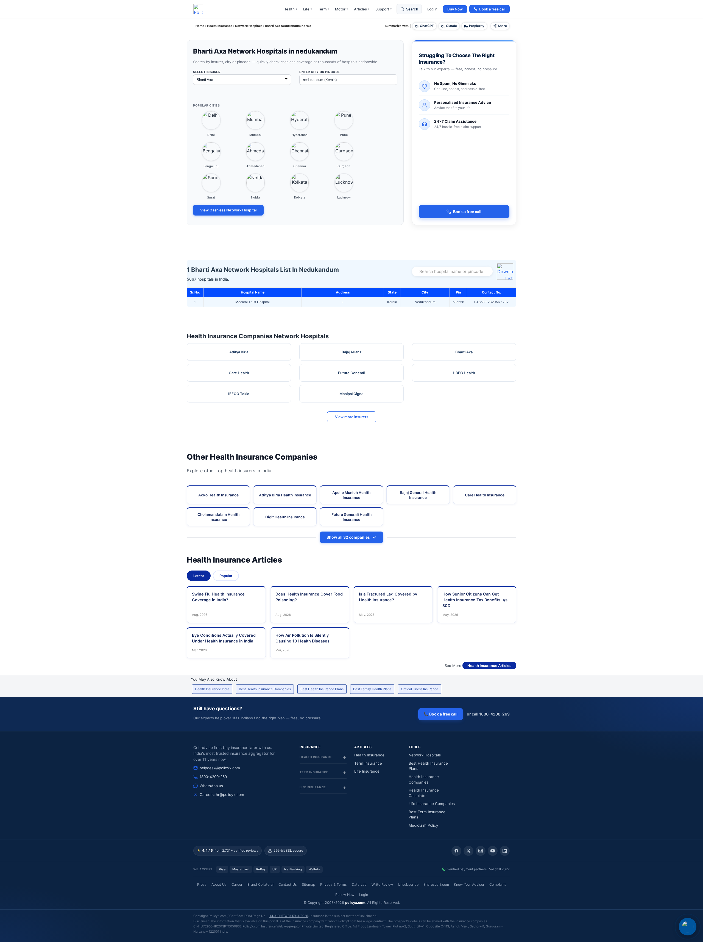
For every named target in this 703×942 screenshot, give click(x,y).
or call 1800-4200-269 (488, 714)
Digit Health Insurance (285, 517)
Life (307, 9)
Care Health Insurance (484, 495)
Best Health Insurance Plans (322, 689)
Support (383, 9)
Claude (451, 26)
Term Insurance (368, 763)
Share (502, 26)
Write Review (382, 884)
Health (290, 9)
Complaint (497, 884)
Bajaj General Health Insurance (418, 495)
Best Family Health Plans (372, 689)
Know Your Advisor (469, 884)
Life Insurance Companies (432, 803)
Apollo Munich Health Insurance (351, 495)
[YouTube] (493, 851)
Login (363, 895)
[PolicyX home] (198, 9)
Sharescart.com (436, 884)
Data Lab (359, 884)
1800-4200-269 (213, 777)
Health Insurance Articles (489, 665)
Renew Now (344, 895)
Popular (225, 576)
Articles (361, 9)
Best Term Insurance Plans (427, 815)
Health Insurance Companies (424, 779)
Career (236, 884)
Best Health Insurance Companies (265, 689)
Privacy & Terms (333, 884)
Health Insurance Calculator (424, 793)
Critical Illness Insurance (419, 689)
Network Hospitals (425, 755)
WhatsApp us (211, 786)
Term (323, 9)
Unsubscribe (408, 884)
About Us (219, 884)
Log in (432, 9)
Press (202, 884)
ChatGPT (427, 26)
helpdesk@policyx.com (220, 768)
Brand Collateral (260, 884)
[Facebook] (456, 851)
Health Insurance (369, 755)
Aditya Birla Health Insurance (285, 495)
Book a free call (492, 9)
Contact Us (287, 884)
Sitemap (308, 884)
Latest (198, 576)
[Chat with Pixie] (687, 926)
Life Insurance (367, 771)
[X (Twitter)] (468, 851)
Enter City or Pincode (319, 72)
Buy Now (455, 9)
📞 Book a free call (440, 714)
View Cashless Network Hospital (228, 210)
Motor (341, 9)
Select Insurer (206, 72)
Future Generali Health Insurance (351, 517)
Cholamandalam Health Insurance (218, 517)
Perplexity (476, 26)
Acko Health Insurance (218, 495)
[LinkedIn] (505, 851)
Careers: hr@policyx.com (222, 794)
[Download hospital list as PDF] (506, 271)
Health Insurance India (212, 689)
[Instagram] (481, 851)
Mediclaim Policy (423, 825)
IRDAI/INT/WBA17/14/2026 (288, 916)
